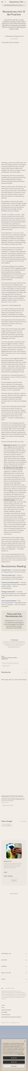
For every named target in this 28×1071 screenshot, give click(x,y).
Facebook (3, 657)
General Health (6, 665)
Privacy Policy (21, 1053)
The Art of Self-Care (8, 575)
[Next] (25, 672)
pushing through (18, 233)
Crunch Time (6, 570)
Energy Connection (8, 591)
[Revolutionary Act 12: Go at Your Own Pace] (14, 741)
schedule (9, 390)
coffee (12, 205)
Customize (14, 1066)
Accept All (14, 1057)
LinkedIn (15, 657)
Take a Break (12, 302)
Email (6, 659)
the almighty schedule (13, 214)
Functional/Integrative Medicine (10, 663)
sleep (19, 509)
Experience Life (19, 36)
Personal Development (7, 805)
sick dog (15, 276)
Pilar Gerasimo (10, 36)
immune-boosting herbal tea (16, 345)
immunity (4, 325)
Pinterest (10, 657)
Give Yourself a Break (9, 601)
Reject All (14, 1062)
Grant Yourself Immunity (10, 582)
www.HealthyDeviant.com (14, 646)
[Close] (25, 1041)
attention (14, 445)
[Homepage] (18, 2)
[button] (2, 2)
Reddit (3, 659)
